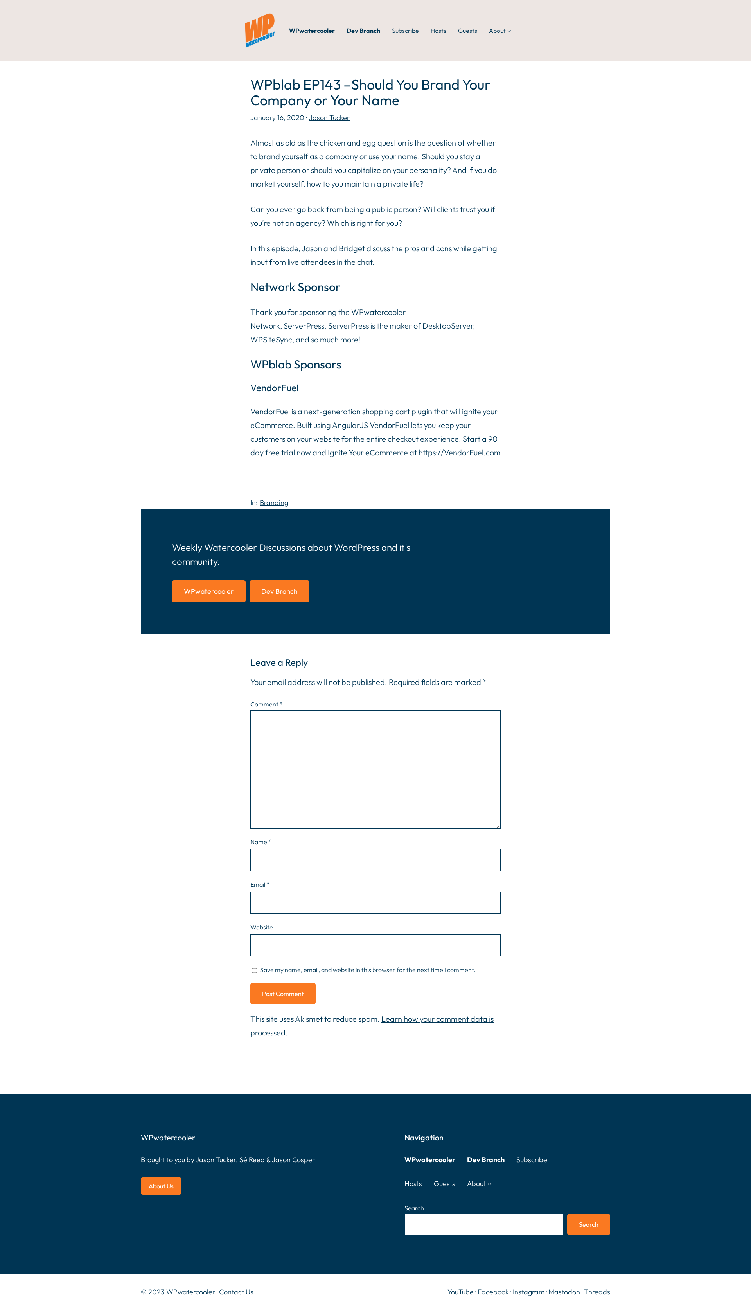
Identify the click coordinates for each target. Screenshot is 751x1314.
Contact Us (236, 1291)
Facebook (493, 1291)
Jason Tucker (329, 117)
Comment (266, 704)
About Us (161, 1186)
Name (260, 842)
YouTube (460, 1291)
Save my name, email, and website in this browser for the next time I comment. (368, 970)
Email (259, 884)
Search (414, 1208)
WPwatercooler (209, 591)
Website (261, 927)
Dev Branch (279, 591)
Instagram (528, 1291)
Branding (274, 502)
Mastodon (564, 1291)
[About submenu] (509, 30)
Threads (597, 1291)
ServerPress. (305, 326)
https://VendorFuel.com (460, 452)
